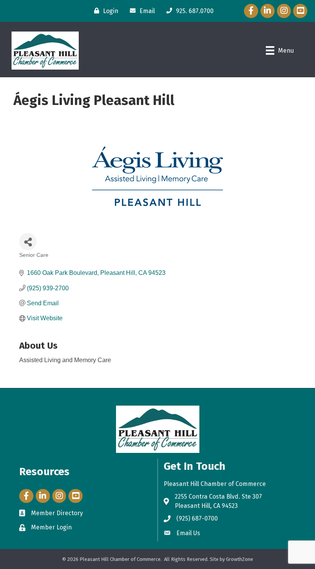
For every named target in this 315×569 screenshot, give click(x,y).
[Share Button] (27, 241)
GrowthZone (239, 559)
